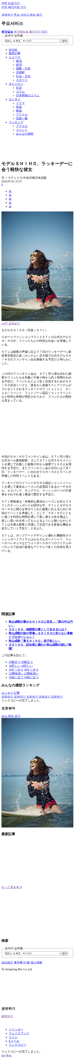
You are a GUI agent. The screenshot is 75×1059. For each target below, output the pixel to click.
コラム (20, 91)
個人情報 (36, 962)
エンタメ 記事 (10, 692)
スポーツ (22, 80)
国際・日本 (23, 68)
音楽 (19, 106)
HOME (13, 49)
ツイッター (16, 1029)
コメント (22, 129)
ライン (13, 1037)
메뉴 (9, 1055)
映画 (19, 110)
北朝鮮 (20, 72)
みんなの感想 (24, 133)
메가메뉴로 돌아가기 (27, 31)
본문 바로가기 (10, 3)
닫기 (44, 31)
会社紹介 (7, 962)
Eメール (14, 1041)
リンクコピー (17, 1044)
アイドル (22, 114)
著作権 (18, 962)
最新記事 (14, 53)
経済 (19, 64)
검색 (64, 40)
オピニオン (16, 83)
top (3, 1055)
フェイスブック (19, 1033)
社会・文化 (23, 76)
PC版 (26, 962)
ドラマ (20, 103)
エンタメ (14, 99)
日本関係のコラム (27, 95)
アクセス (22, 126)
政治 (19, 60)
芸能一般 (22, 118)
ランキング (16, 122)
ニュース (14, 57)
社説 (19, 87)
